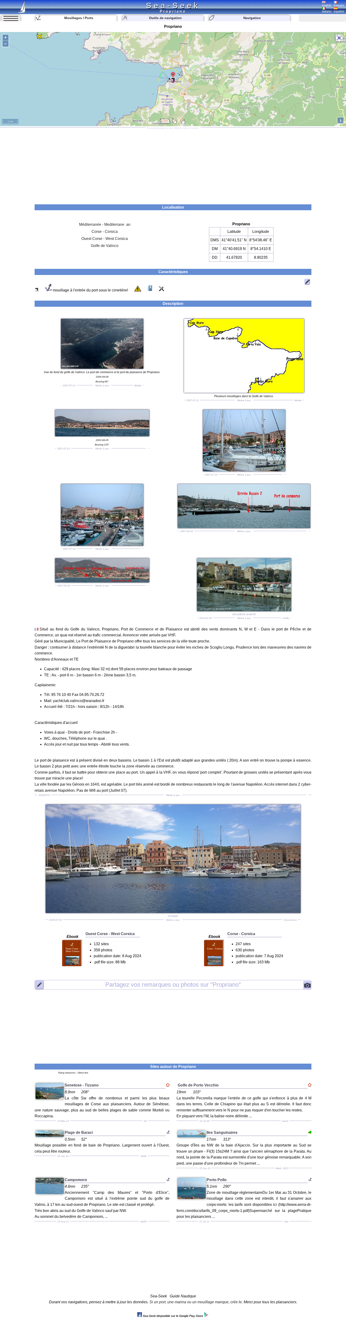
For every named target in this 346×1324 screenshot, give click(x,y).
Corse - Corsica (105, 232)
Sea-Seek (173, 5)
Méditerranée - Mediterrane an (104, 224)
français (339, 5)
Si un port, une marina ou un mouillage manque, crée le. (196, 1302)
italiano (326, 11)
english (326, 5)
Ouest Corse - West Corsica (104, 239)
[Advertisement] (173, 164)
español (339, 11)
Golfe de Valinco (104, 246)
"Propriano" (173, 984)
